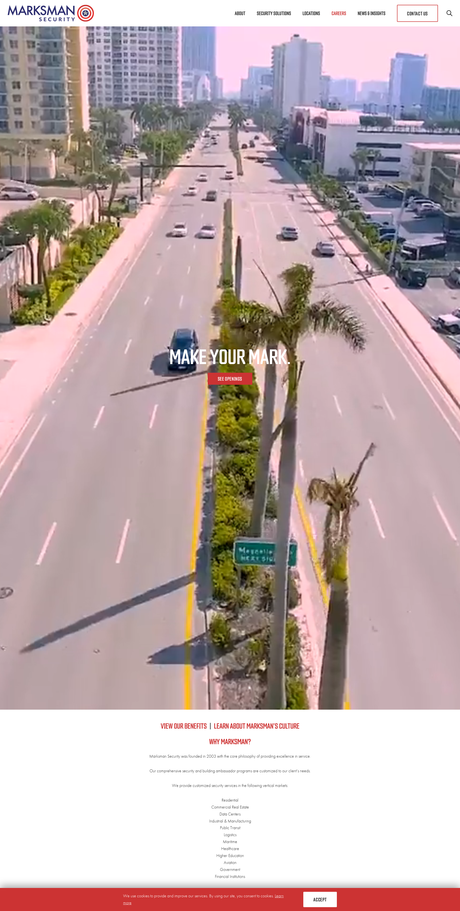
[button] (320, 899)
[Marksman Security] (51, 13)
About (240, 13)
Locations (311, 13)
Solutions (274, 13)
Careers (339, 13)
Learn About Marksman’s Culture (256, 725)
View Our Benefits (184, 725)
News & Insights (371, 13)
